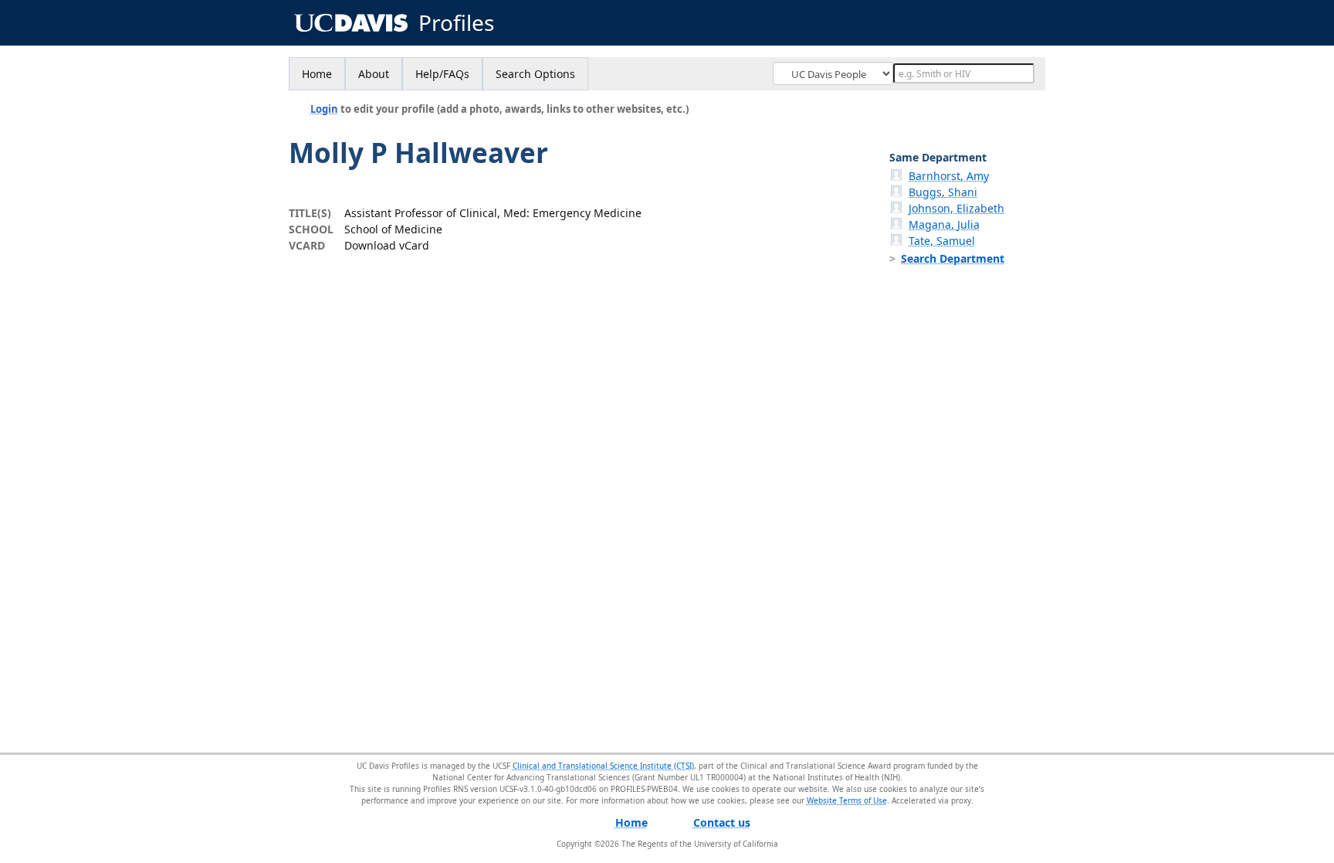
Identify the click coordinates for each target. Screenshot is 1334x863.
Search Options (535, 73)
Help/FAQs (442, 73)
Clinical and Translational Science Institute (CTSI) (603, 765)
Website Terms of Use (847, 800)
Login (324, 109)
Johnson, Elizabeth (956, 208)
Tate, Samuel (942, 240)
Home (317, 73)
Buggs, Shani (943, 192)
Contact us (721, 822)
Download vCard (386, 245)
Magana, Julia (944, 224)
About (373, 73)
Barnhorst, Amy (949, 175)
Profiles (456, 23)
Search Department (952, 258)
